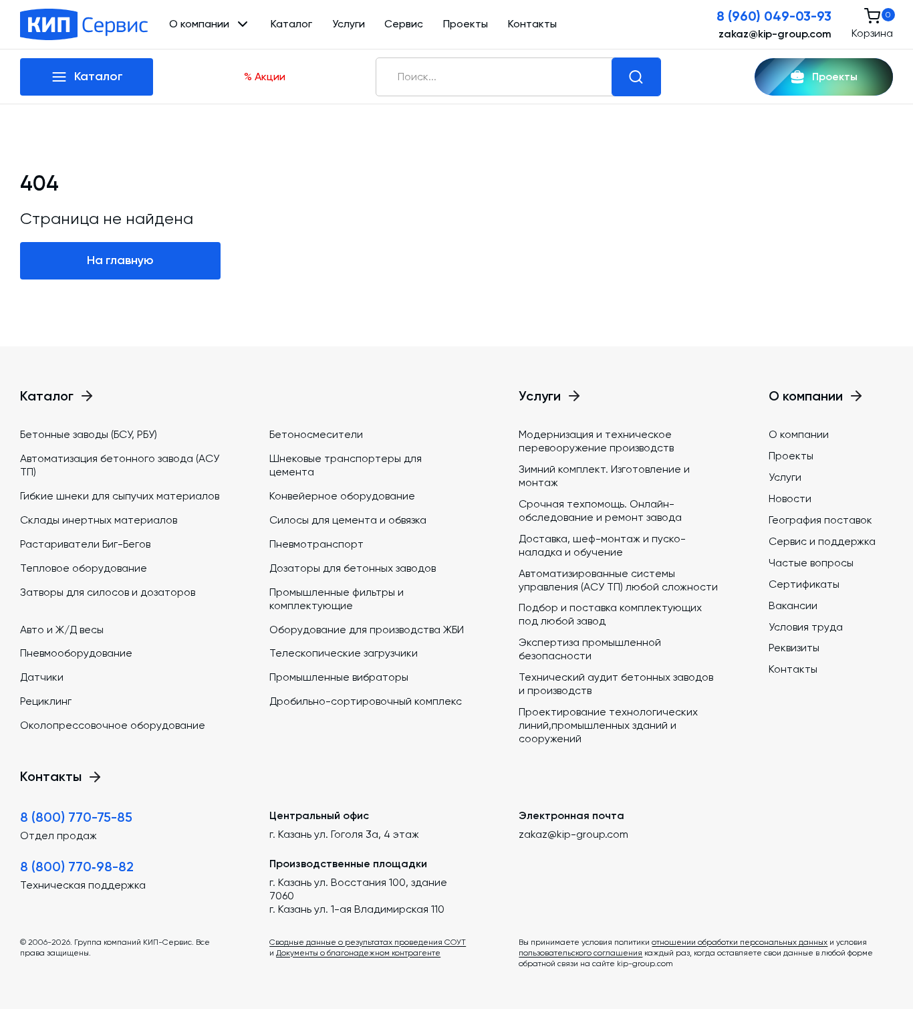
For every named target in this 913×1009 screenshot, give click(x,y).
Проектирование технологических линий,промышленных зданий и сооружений (608, 725)
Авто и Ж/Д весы (62, 629)
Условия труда (806, 627)
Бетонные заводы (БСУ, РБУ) (88, 434)
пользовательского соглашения (580, 953)
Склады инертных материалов (98, 520)
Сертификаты (804, 584)
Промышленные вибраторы (338, 677)
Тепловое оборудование (83, 568)
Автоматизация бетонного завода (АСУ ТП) (119, 465)
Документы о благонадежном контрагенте (358, 953)
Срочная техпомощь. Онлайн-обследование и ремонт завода (600, 510)
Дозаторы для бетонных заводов (352, 568)
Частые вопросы (811, 562)
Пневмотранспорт (316, 544)
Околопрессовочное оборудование (112, 725)
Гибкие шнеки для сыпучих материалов (119, 495)
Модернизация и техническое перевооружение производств (596, 441)
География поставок (820, 520)
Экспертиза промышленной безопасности (590, 649)
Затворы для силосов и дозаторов (107, 592)
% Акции (264, 76)
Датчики (41, 677)
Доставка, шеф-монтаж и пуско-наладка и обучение (602, 545)
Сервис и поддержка (822, 541)
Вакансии (793, 605)
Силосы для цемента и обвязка (347, 520)
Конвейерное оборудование (342, 495)
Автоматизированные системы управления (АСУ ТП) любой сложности (618, 580)
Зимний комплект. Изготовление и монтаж (604, 476)
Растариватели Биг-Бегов (85, 544)
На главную (120, 260)
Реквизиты (794, 647)
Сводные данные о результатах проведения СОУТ (367, 942)
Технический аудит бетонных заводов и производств (616, 684)
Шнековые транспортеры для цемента (345, 465)
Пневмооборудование (76, 653)
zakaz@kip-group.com (775, 33)
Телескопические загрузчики (343, 653)
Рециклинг (46, 701)
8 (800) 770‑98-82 (77, 867)
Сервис (403, 23)
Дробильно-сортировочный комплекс (365, 701)
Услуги (348, 23)
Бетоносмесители (316, 434)
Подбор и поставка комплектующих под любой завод (610, 614)
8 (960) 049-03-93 (773, 16)
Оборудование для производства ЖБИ (366, 629)
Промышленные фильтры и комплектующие (336, 599)
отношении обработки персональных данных (739, 942)
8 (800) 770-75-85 (76, 817)
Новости (790, 498)
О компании (799, 434)
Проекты (465, 23)
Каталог (291, 23)
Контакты (532, 23)
